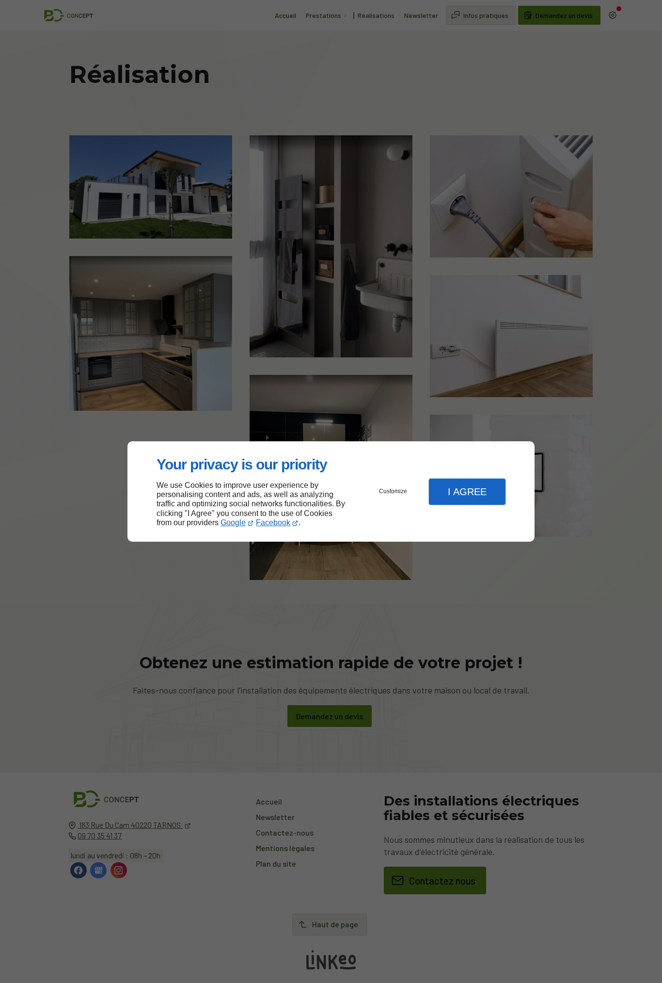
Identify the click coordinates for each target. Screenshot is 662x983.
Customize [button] (393, 491)
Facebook (273, 522)
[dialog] (331, 491)
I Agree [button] (467, 491)
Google (233, 522)
